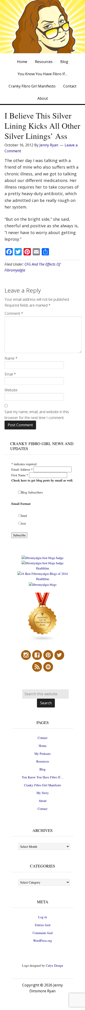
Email (10, 374)
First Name (19, 475)
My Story (42, 793)
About (42, 801)
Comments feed (43, 933)
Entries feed (42, 925)
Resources (42, 761)
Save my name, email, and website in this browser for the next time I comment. (37, 414)
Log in (42, 917)
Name (11, 358)
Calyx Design (54, 965)
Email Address (22, 469)
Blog (42, 769)
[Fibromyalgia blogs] (42, 640)
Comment (14, 313)
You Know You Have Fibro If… (42, 777)
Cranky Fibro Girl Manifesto (42, 785)
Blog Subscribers (32, 492)
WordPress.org (42, 940)
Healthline (42, 568)
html (24, 515)
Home (42, 746)
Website (11, 390)
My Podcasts (42, 753)
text (23, 523)
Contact (42, 738)
